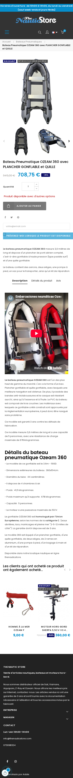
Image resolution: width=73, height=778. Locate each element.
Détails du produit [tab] (41, 280)
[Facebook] (7, 761)
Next (69, 141)
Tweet (12, 217)
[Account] (47, 32)
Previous (4, 141)
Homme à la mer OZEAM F (19, 628)
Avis (58, 280)
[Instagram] (15, 761)
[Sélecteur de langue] (54, 32)
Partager (5, 217)
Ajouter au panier (29, 205)
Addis (26, 774)
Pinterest (18, 217)
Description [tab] (20, 280)
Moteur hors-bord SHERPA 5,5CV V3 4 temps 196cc (54, 628)
